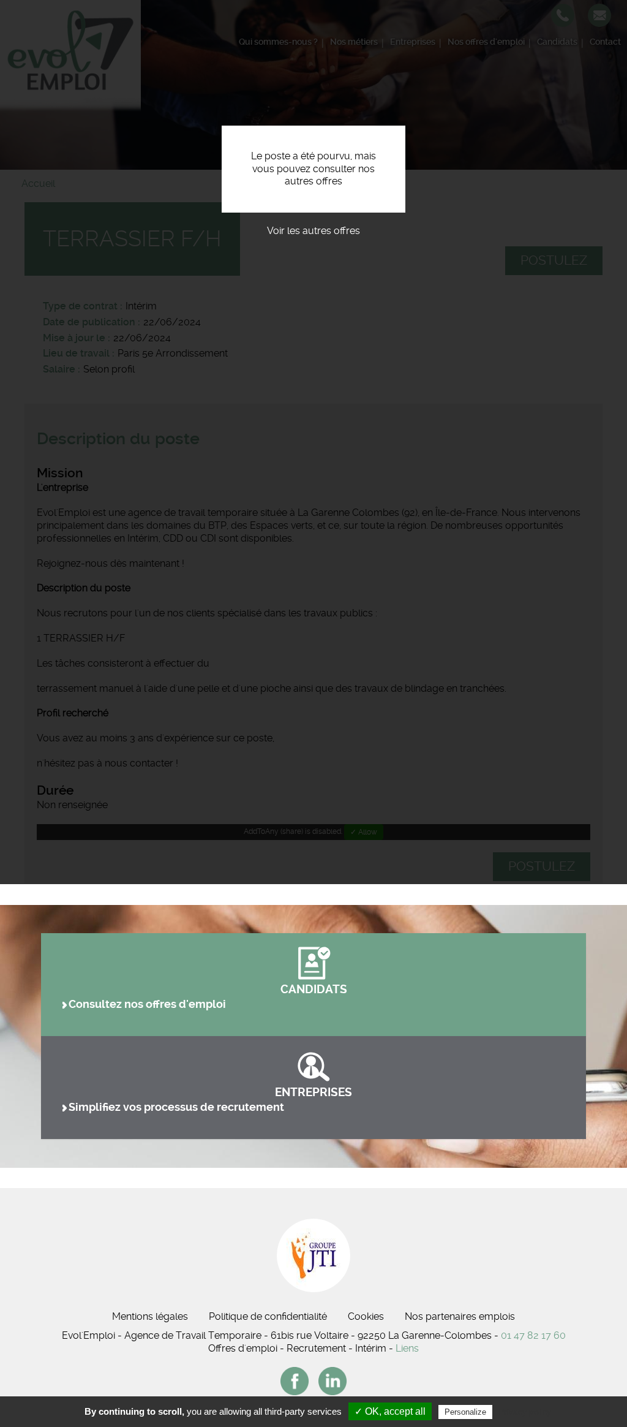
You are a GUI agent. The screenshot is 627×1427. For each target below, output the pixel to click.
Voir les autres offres (313, 231)
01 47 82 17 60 (533, 1335)
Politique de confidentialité (268, 1316)
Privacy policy (524, 1412)
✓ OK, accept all (390, 1411)
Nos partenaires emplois (460, 1316)
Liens (407, 1348)
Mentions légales (150, 1316)
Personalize (465, 1412)
